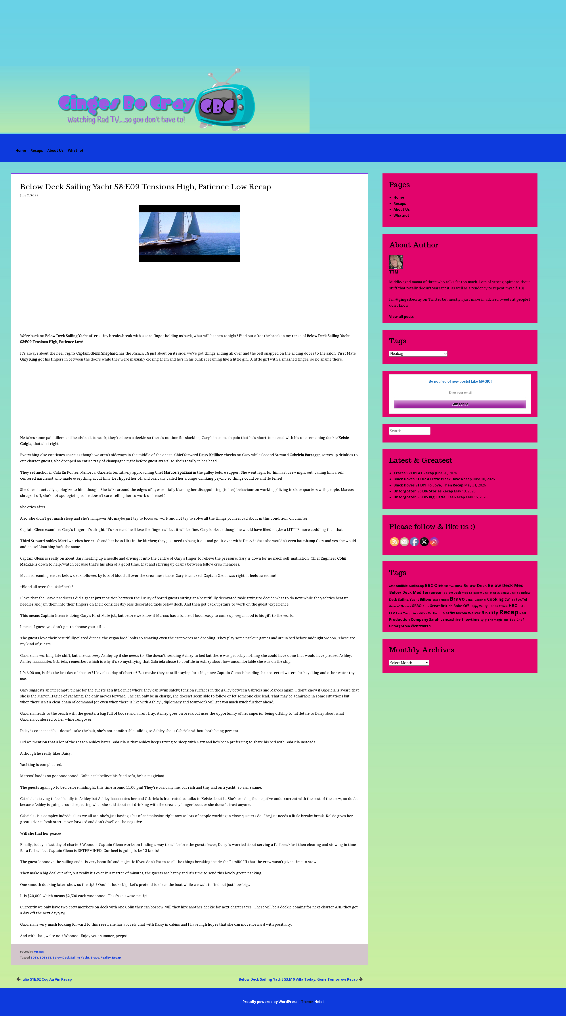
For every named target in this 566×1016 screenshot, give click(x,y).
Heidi (319, 1001)
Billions (426, 599)
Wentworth (421, 626)
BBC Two (449, 586)
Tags (397, 340)
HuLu (521, 606)
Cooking (495, 599)
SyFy (483, 620)
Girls (426, 606)
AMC (392, 586)
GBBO (417, 605)
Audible (402, 585)
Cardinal (480, 599)
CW (507, 599)
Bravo (95, 957)
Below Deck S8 (510, 592)
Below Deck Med (506, 585)
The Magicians (498, 620)
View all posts (401, 316)
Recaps (37, 150)
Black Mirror (440, 599)
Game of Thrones (400, 606)
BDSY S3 (45, 957)
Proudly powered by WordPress (270, 1001)
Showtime (470, 619)
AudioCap (416, 585)
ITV (392, 613)
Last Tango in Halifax (411, 613)
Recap (116, 957)
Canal (470, 599)
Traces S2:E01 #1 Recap (414, 473)
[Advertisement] (283, 33)
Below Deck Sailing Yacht (71, 957)
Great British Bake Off (449, 605)
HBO (513, 605)
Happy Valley (479, 606)
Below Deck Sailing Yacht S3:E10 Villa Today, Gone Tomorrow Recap (298, 979)
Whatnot (76, 150)
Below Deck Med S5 (458, 593)
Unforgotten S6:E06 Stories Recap (423, 491)
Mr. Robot (435, 613)
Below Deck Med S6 (486, 592)
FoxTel (521, 599)
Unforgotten (399, 626)
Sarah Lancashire (445, 619)
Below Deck (475, 585)
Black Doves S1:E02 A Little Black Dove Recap (433, 479)
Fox (513, 599)
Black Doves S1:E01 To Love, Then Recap (428, 485)
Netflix (449, 612)
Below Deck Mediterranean (416, 592)
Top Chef (516, 619)
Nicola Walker (468, 613)
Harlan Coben (498, 606)
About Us (55, 150)
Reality (106, 957)
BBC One (434, 585)
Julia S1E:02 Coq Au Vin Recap (46, 979)
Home (20, 150)
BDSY (34, 957)
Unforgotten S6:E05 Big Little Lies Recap (429, 497)
